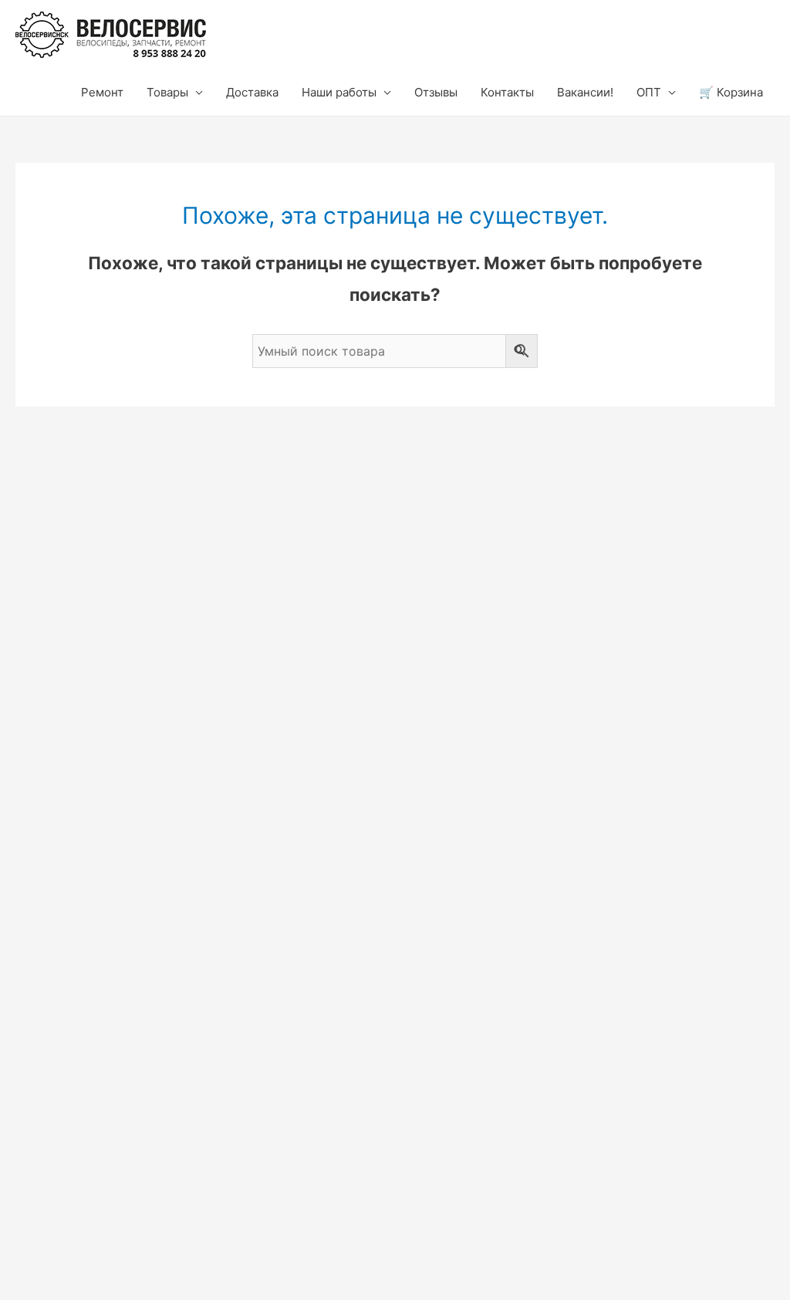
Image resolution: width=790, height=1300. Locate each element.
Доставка (252, 92)
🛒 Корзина (731, 92)
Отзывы (435, 92)
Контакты (507, 92)
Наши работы (339, 92)
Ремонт (102, 92)
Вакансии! (585, 92)
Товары (167, 92)
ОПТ (648, 92)
